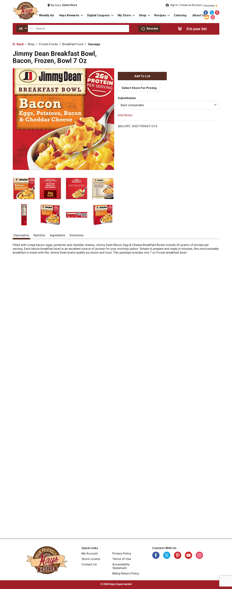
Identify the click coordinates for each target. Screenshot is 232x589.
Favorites (209, 5)
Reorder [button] (152, 28)
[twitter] (212, 12)
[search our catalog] (32, 28)
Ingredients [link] (57, 235)
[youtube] (206, 17)
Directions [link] (77, 235)
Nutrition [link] (39, 235)
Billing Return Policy (125, 573)
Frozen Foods (48, 44)
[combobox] (22, 28)
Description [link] (21, 235)
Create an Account (191, 5)
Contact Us (89, 564)
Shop (31, 44)
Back (20, 44)
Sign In (174, 5)
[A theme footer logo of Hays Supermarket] (47, 560)
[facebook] (206, 12)
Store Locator (91, 559)
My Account (90, 553)
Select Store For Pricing (139, 88)
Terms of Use (121, 559)
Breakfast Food (72, 44)
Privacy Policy (121, 553)
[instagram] (213, 17)
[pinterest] (217, 12)
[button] (24, 188)
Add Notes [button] (125, 115)
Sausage (94, 44)
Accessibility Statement (121, 566)
